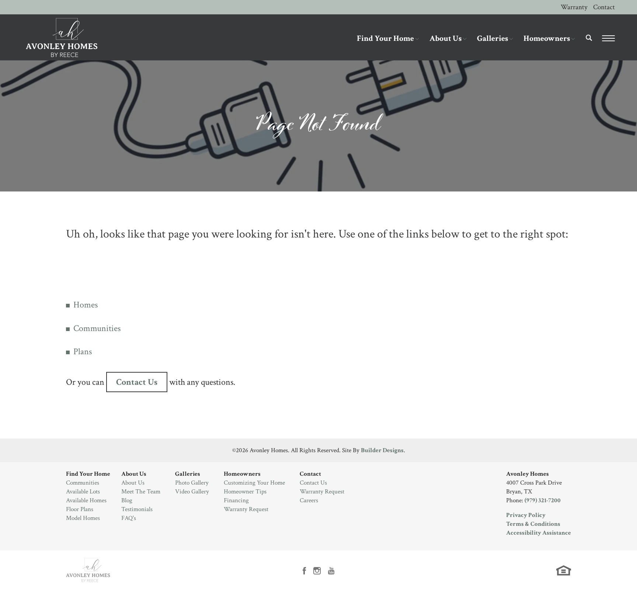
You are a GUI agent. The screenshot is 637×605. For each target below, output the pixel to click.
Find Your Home (88, 474)
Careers (309, 500)
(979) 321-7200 (543, 500)
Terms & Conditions (533, 524)
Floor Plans (79, 509)
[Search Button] (589, 37)
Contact (604, 7)
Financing (236, 500)
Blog (126, 500)
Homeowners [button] (546, 38)
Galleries (187, 474)
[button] (589, 43)
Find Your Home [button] (385, 38)
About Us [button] (445, 38)
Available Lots (83, 492)
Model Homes (83, 518)
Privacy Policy (526, 515)
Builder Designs (382, 450)
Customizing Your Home (254, 483)
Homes (85, 304)
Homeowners (242, 474)
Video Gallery (192, 492)
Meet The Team (140, 492)
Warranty (574, 7)
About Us (133, 474)
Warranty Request (246, 509)
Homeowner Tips (245, 492)
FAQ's (128, 518)
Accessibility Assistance (538, 533)
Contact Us (136, 382)
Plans (82, 351)
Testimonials (137, 509)
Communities (97, 328)
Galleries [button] (492, 38)
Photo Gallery (192, 483)
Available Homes (86, 500)
